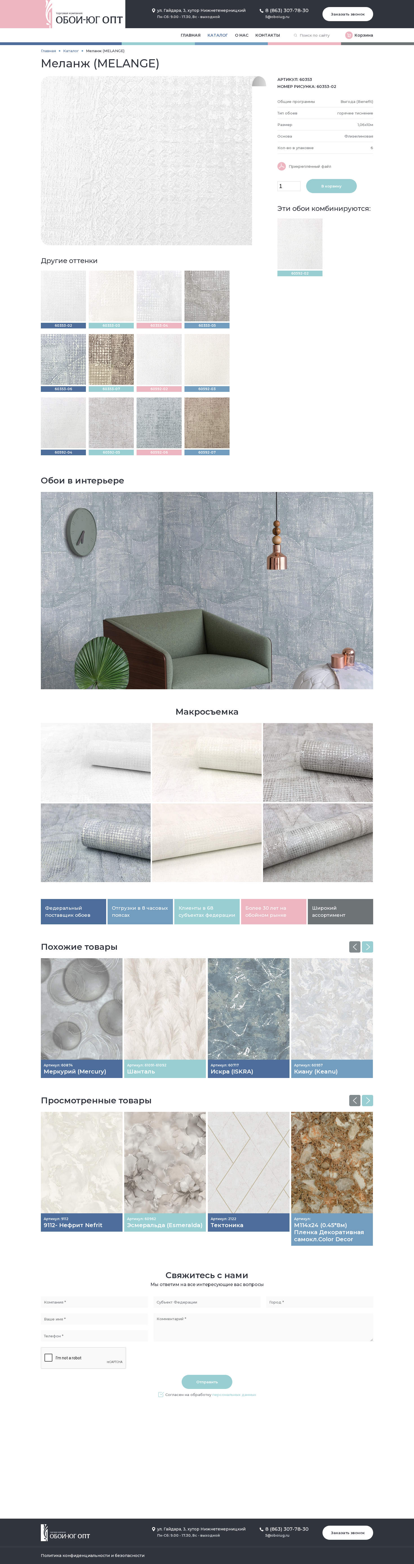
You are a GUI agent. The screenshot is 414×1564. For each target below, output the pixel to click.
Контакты (267, 35)
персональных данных (234, 1394)
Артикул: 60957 (308, 1065)
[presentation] (354, 947)
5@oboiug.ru (277, 17)
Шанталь (141, 1071)
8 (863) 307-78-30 (286, 10)
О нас (241, 35)
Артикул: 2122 (223, 1219)
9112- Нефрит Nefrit (73, 1225)
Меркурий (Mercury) (75, 1071)
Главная (191, 35)
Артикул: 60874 (58, 1065)
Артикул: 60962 (141, 1219)
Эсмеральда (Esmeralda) (164, 1225)
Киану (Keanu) (316, 1071)
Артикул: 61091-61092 (146, 1065)
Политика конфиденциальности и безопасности (92, 1555)
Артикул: (302, 1219)
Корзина (364, 35)
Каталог (218, 35)
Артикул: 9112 (56, 1219)
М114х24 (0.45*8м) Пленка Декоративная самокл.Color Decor (329, 1232)
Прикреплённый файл (310, 166)
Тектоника (227, 1225)
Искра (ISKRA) (232, 1071)
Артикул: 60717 (225, 1065)
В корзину (331, 186)
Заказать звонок (348, 14)
